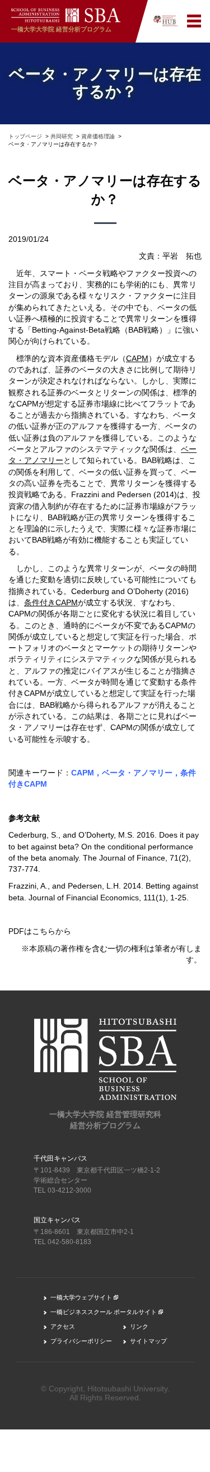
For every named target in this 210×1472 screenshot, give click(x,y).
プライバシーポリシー (81, 1341)
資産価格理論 (98, 136)
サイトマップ (148, 1341)
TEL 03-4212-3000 (62, 1190)
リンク (139, 1326)
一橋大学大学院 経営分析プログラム (61, 29)
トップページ (25, 136)
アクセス (62, 1326)
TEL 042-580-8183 (62, 1242)
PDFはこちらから (39, 931)
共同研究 (61, 136)
